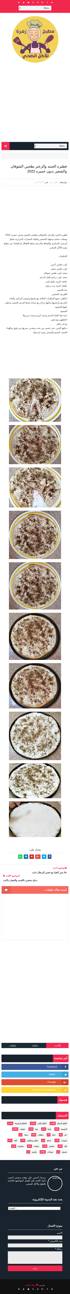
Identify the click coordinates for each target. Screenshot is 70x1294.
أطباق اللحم (42, 1123)
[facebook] (47, 2)
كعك (15, 1140)
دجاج (54, 1135)
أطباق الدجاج (62, 1123)
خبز (65, 1135)
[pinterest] (19, 2)
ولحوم (34, 1152)
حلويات (22, 1129)
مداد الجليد (30, 1285)
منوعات (50, 1152)
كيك (65, 1146)
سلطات (40, 1135)
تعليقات (12, 1045)
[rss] (33, 2)
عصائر (49, 1140)
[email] (28, 2)
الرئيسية (64, 1129)
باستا (49, 1129)
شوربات (64, 1140)
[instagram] (37, 2)
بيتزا (36, 1129)
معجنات (36, 1146)
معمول (64, 1152)
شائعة (35, 1045)
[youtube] (23, 2)
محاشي (51, 1146)
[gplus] (42, 2)
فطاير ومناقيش (32, 1140)
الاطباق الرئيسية (21, 1123)
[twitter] (52, 2)
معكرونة (21, 1146)
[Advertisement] (35, 104)
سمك (26, 1135)
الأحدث (57, 1045)
